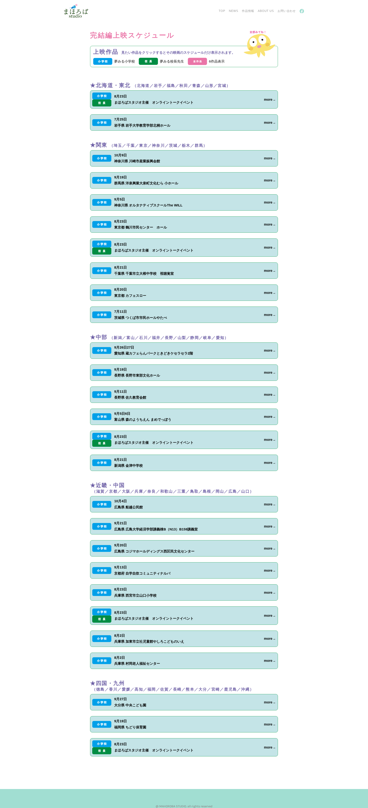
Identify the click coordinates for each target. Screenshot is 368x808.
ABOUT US (266, 10)
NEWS (233, 10)
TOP (222, 10)
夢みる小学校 (124, 61)
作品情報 (248, 10)
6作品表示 (217, 61)
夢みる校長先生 (172, 61)
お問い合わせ (287, 10)
